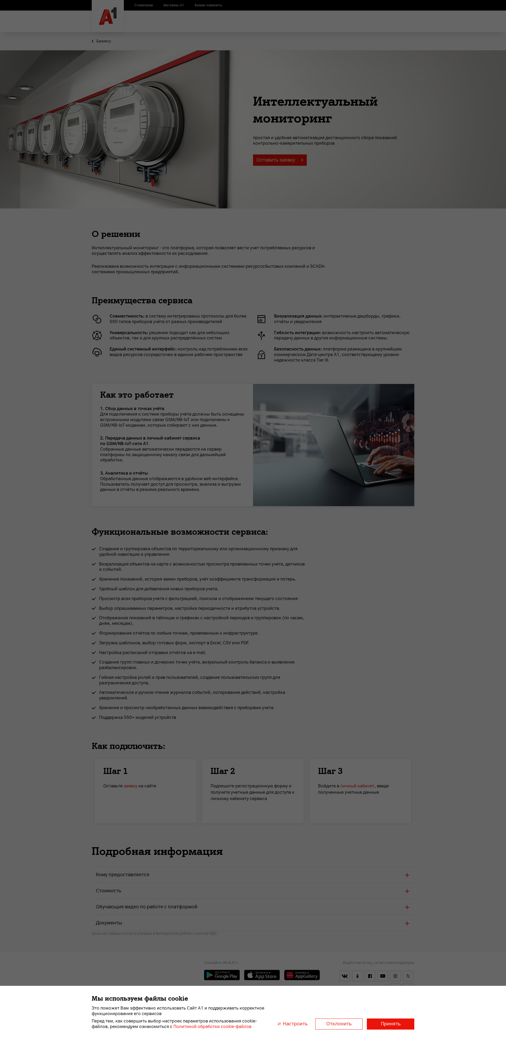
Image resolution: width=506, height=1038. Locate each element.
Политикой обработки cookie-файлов (212, 1026)
